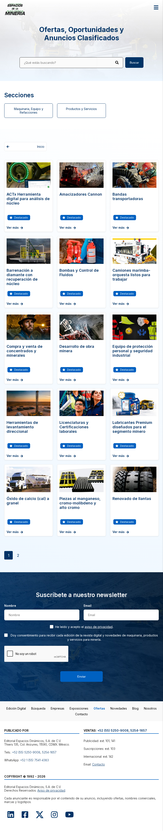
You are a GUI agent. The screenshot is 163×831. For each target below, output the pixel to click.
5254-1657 (49, 752)
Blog (135, 708)
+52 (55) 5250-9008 (26, 752)
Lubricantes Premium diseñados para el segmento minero (132, 427)
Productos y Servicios (81, 109)
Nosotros (150, 708)
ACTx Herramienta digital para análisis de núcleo (28, 198)
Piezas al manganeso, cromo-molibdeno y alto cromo (80, 503)
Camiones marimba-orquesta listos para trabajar (131, 274)
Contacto (81, 714)
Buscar (134, 62)
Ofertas (99, 708)
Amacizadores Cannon (80, 194)
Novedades (118, 708)
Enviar (81, 676)
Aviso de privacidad (98, 627)
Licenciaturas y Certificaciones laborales (74, 427)
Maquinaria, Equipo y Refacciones (28, 110)
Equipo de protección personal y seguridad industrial (132, 351)
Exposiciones (79, 708)
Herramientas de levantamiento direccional (22, 427)
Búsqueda (38, 708)
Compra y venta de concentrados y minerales (24, 351)
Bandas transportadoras (127, 196)
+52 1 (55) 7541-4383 (34, 760)
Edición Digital (16, 708)
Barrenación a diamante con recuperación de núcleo (22, 277)
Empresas (57, 708)
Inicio (40, 146)
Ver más (13, 227)
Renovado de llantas (131, 498)
